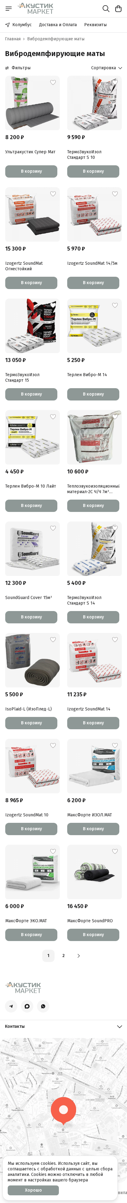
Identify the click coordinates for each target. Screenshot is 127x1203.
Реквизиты (95, 24)
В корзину (31, 171)
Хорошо (33, 1190)
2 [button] (63, 955)
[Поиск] (106, 8)
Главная (13, 39)
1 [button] (48, 955)
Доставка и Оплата (58, 24)
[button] (32, 103)
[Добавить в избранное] (53, 82)
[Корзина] (118, 8)
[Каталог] (8, 8)
